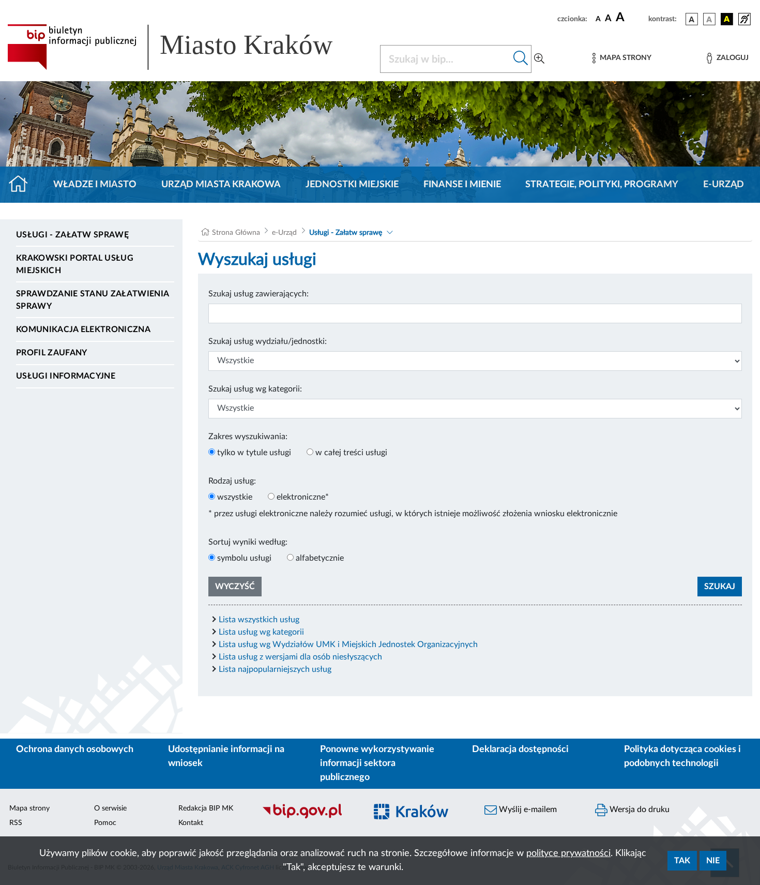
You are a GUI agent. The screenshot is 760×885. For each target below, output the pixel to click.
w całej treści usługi (351, 452)
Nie (713, 861)
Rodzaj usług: (232, 481)
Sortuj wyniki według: (247, 542)
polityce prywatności (568, 853)
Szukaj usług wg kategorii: (255, 389)
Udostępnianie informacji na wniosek (226, 756)
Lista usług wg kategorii (261, 632)
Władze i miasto (94, 184)
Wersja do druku (638, 809)
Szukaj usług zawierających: (258, 294)
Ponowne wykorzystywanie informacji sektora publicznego (377, 763)
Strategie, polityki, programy (601, 184)
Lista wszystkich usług (259, 620)
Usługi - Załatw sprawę (72, 235)
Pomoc (105, 823)
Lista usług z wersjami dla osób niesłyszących (300, 657)
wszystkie (234, 497)
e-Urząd (723, 184)
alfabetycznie (320, 558)
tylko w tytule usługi (254, 452)
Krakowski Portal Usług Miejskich (74, 264)
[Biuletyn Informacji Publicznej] (308, 817)
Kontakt (190, 823)
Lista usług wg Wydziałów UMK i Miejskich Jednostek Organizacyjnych (348, 644)
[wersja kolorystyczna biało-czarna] (709, 19)
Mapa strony (29, 808)
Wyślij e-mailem (527, 809)
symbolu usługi (244, 558)
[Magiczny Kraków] (419, 817)
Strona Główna (236, 232)
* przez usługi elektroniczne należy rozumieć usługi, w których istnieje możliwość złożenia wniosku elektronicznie (412, 513)
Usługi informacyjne (65, 376)
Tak (682, 861)
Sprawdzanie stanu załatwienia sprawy (92, 300)
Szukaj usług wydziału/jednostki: (267, 341)
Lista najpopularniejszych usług (275, 669)
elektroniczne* (303, 497)
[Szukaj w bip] (520, 59)
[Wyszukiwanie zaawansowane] (539, 59)
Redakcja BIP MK (205, 808)
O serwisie (110, 808)
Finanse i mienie (462, 184)
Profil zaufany (51, 353)
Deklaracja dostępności (520, 749)
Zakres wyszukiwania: (247, 436)
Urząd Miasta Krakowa (221, 184)
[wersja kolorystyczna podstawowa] (692, 19)
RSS (15, 823)
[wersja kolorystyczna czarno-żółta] (727, 19)
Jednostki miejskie (352, 184)
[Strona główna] (22, 185)
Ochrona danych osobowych (74, 749)
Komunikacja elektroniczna (83, 329)
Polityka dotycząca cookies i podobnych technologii (682, 756)
